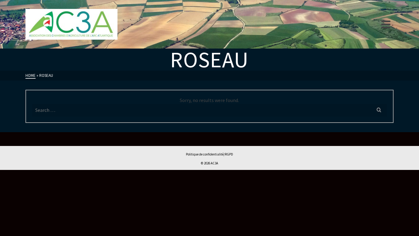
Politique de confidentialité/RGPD (209, 154)
